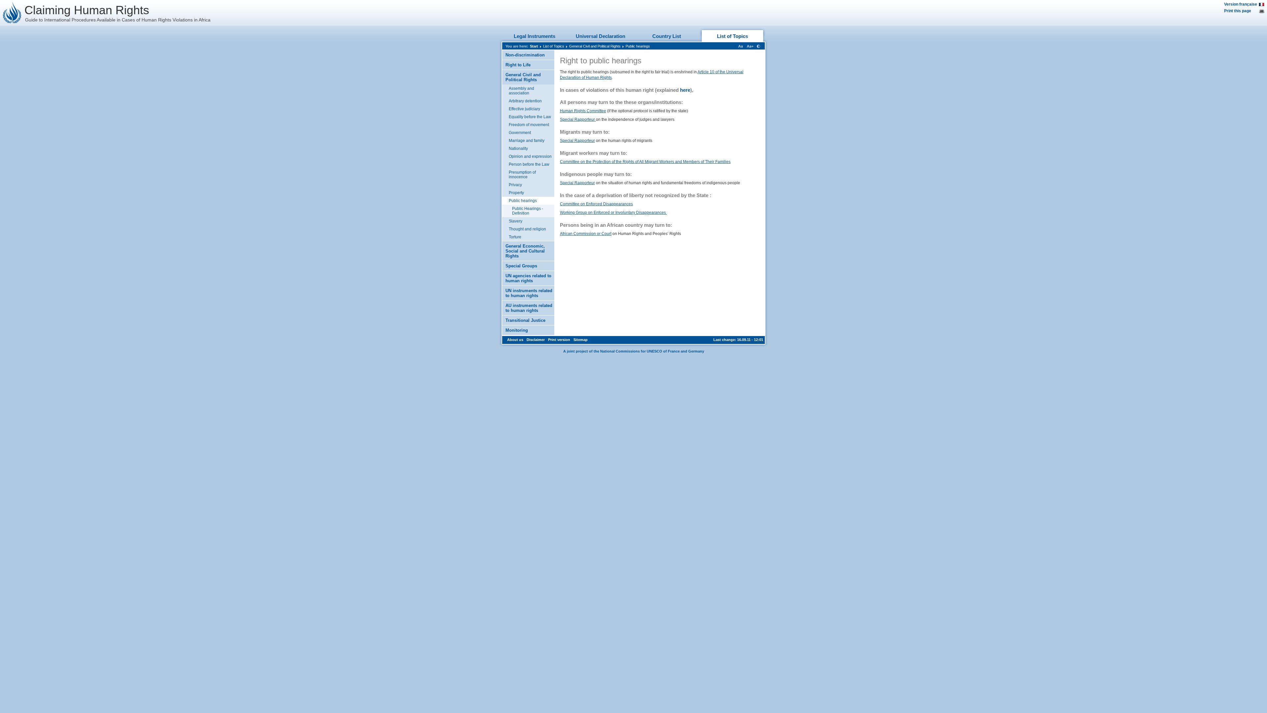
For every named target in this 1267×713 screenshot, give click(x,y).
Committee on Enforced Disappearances (596, 204)
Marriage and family (526, 140)
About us (515, 340)
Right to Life (518, 64)
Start (534, 46)
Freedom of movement (529, 124)
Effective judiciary (524, 109)
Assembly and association (521, 90)
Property (516, 192)
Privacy (515, 185)
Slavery (515, 221)
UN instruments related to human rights (528, 293)
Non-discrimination (525, 54)
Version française (1240, 4)
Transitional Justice (525, 320)
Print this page (1237, 11)
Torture (515, 237)
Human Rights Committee (583, 111)
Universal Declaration (600, 36)
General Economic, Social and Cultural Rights (525, 251)
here (685, 90)
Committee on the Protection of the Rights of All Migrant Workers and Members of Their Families (645, 161)
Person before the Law (529, 164)
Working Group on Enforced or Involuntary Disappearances (613, 212)
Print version (559, 340)
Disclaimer (536, 340)
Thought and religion (527, 229)
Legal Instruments (534, 36)
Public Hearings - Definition (527, 211)
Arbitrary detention (525, 101)
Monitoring (516, 330)
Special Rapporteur (578, 119)
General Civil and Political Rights (595, 46)
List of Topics (732, 36)
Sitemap (580, 340)
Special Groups (521, 265)
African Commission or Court (585, 233)
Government (520, 132)
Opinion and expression (530, 156)
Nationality (518, 148)
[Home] (12, 13)
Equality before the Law (530, 117)
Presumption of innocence (522, 174)
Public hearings (638, 46)
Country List (666, 36)
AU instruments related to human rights (528, 308)
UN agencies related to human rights (528, 278)
